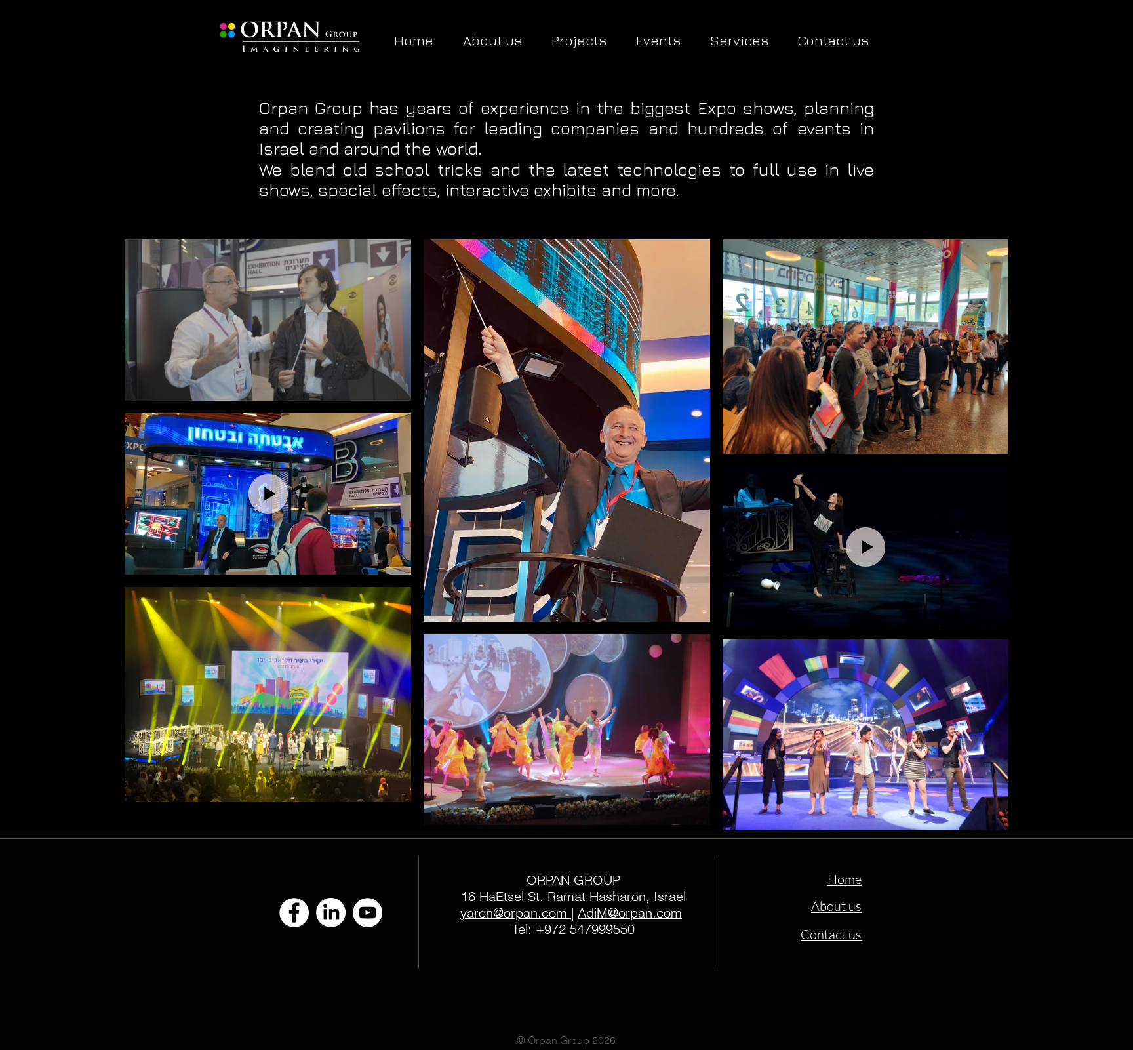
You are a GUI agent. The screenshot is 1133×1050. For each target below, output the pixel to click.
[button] (578, 40)
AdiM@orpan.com (630, 912)
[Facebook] (294, 912)
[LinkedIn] (331, 912)
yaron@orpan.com (513, 912)
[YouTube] (367, 912)
